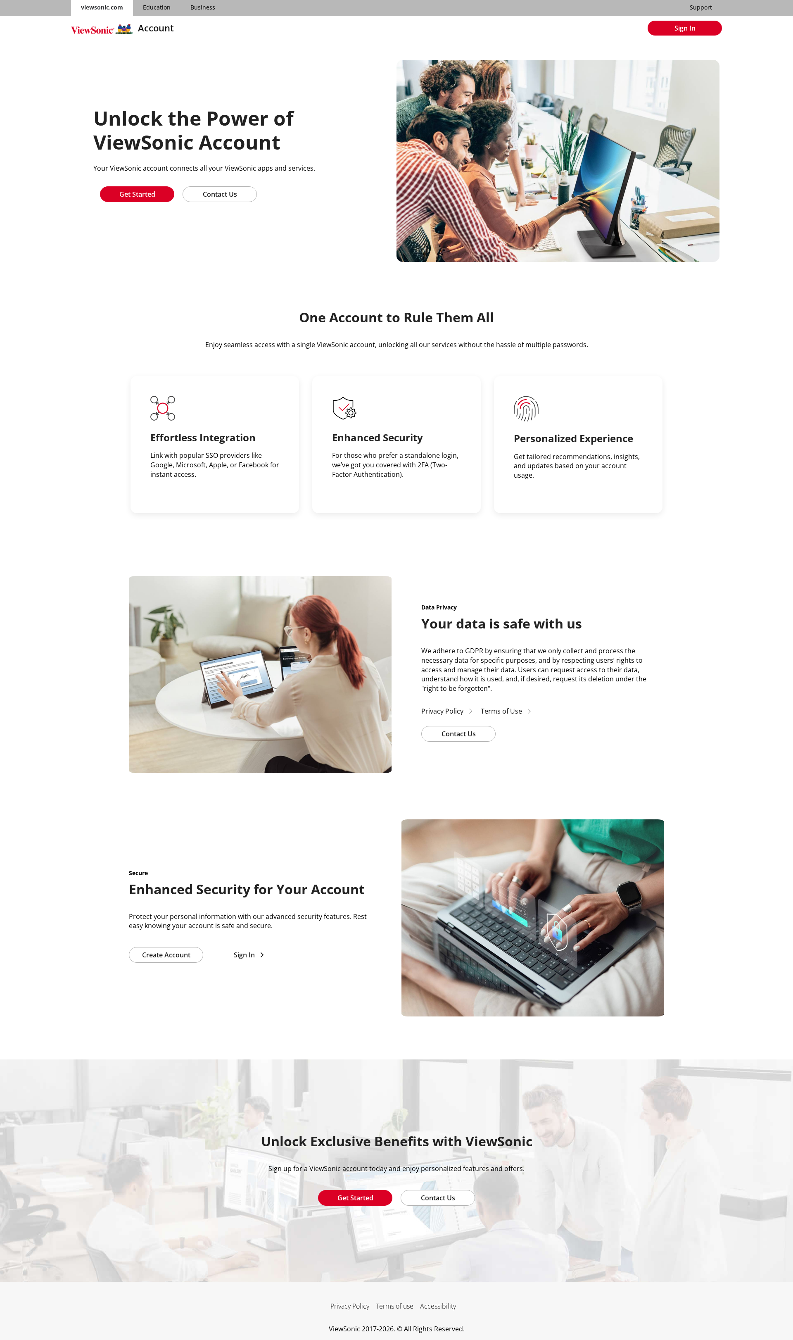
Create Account (166, 954)
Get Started (137, 194)
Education (157, 7)
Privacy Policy (444, 711)
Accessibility (438, 1306)
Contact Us (220, 194)
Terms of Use (504, 711)
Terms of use (394, 1306)
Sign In (685, 28)
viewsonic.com (102, 7)
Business (202, 7)
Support (701, 7)
